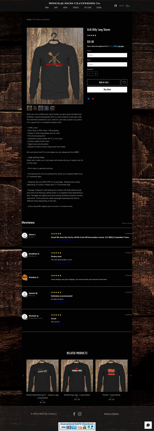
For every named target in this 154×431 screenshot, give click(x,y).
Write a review (127, 223)
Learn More (121, 46)
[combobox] (107, 55)
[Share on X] (97, 98)
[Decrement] (88, 74)
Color (89, 51)
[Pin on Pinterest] (93, 98)
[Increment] (95, 74)
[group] (77, 381)
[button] (128, 6)
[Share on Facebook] (88, 98)
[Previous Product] (23, 375)
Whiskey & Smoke (60, 324)
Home (29, 20)
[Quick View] (42, 376)
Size (89, 60)
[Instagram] (79, 414)
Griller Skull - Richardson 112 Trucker (65, 240)
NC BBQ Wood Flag (61, 302)
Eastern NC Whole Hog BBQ (63, 262)
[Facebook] (74, 414)
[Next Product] (131, 375)
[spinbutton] (92, 74)
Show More (77, 339)
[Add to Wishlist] (124, 82)
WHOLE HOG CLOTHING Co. (74, 3)
